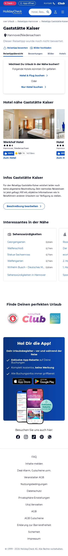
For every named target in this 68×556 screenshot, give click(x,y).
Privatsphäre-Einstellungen (34, 497)
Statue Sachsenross (18, 254)
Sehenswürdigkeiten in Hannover (26, 274)
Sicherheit (34, 531)
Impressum (34, 538)
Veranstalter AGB (34, 477)
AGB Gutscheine (34, 518)
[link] (55, 12)
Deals (8, 3)
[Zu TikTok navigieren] (33, 437)
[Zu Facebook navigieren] (18, 437)
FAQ (34, 456)
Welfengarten (15, 260)
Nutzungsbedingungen (34, 484)
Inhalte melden (34, 463)
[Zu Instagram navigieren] (26, 437)
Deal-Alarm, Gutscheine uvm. (34, 470)
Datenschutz (34, 490)
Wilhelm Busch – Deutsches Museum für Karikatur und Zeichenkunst (26, 267)
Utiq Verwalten (34, 504)
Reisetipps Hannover (27, 21)
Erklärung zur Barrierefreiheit (34, 525)
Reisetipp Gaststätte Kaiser (54, 21)
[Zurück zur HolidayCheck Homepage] (12, 12)
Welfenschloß (15, 248)
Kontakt (48, 3)
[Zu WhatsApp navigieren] (49, 437)
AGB (34, 511)
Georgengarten (16, 241)
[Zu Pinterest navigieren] (41, 437)
